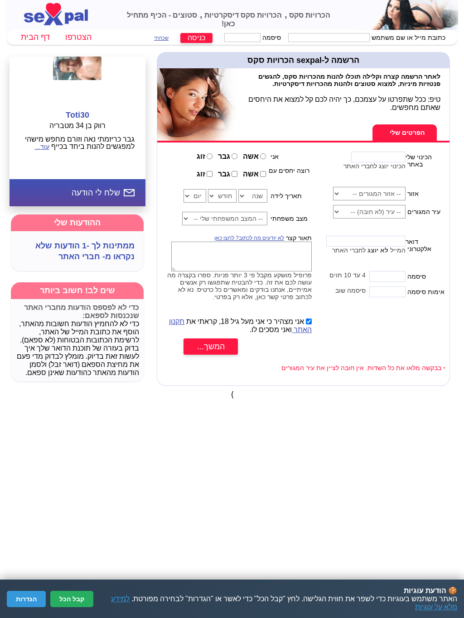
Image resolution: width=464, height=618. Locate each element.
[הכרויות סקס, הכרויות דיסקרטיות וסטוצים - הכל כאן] (56, 23)
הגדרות (26, 599)
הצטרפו (78, 37)
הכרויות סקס (308, 15)
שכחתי (161, 38)
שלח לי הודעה (96, 192)
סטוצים (184, 15)
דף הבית (35, 37)
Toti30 (77, 114)
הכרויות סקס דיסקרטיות (242, 15)
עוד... (42, 146)
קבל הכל (71, 599)
